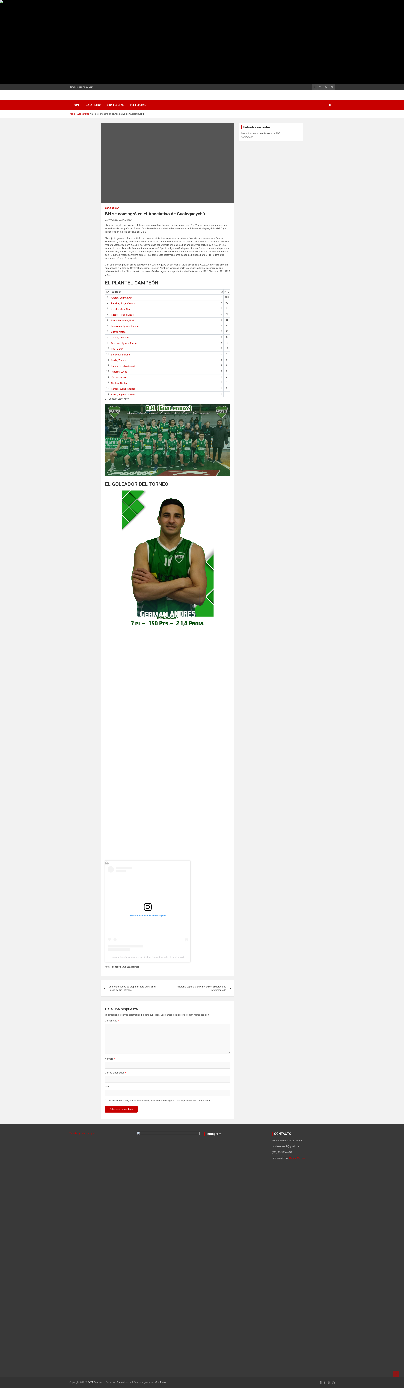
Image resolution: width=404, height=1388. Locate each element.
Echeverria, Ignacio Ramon (125, 326)
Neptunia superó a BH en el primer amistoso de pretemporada (201, 988)
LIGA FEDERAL (115, 105)
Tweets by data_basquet (82, 1133)
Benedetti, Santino (120, 354)
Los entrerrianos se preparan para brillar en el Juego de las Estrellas (132, 988)
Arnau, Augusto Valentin (123, 394)
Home (76, 105)
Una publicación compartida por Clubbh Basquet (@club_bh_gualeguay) (148, 957)
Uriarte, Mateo (118, 331)
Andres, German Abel (122, 297)
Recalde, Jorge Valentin (123, 303)
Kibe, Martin (117, 349)
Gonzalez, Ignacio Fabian (124, 343)
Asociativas (112, 208)
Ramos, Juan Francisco (123, 388)
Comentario (112, 1020)
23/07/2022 (111, 220)
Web (107, 1086)
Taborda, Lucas (119, 371)
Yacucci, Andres (119, 377)
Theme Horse (124, 1382)
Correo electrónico (115, 1072)
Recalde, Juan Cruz (121, 309)
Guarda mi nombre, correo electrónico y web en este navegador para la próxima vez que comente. (160, 1100)
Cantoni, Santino (119, 383)
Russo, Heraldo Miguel (122, 314)
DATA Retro (93, 105)
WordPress (160, 1382)
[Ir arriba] (396, 1374)
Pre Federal (138, 105)
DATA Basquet (126, 220)
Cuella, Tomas (118, 360)
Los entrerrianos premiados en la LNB (260, 133)
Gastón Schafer (297, 1158)
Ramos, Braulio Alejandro (124, 366)
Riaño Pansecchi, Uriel (122, 320)
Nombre (110, 1058)
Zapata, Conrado (120, 337)
